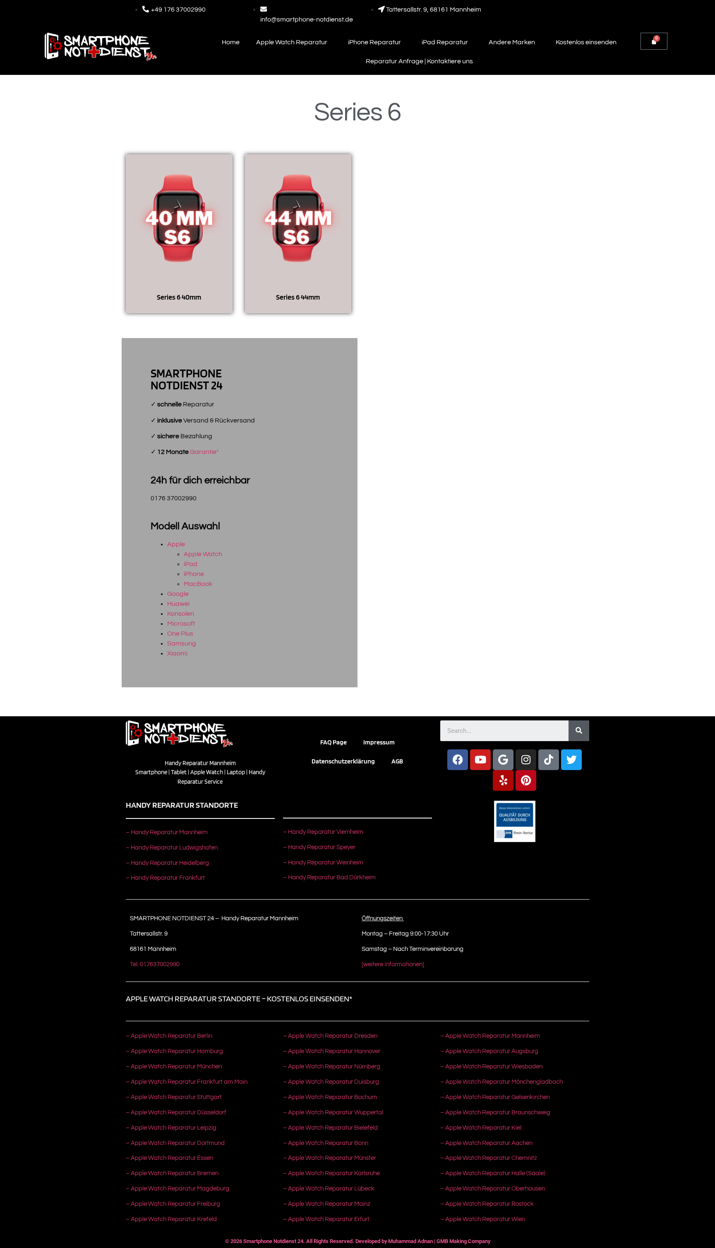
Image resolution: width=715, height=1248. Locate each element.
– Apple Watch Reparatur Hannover (331, 1051)
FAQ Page (333, 742)
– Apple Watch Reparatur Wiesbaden (491, 1066)
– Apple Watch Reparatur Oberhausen (492, 1189)
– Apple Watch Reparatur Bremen (172, 1173)
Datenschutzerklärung (343, 761)
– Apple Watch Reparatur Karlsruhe (331, 1173)
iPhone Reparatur (374, 42)
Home (231, 42)
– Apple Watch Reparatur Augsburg (489, 1051)
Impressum (379, 742)
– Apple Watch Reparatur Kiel (480, 1128)
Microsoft (181, 623)
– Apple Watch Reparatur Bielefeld (330, 1128)
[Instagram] (526, 759)
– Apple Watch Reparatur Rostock (487, 1204)
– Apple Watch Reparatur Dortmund (175, 1143)
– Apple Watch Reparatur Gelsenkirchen (495, 1097)
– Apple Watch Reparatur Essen (169, 1158)
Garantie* (204, 452)
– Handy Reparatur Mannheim (167, 832)
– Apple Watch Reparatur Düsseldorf (176, 1112)
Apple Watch (203, 554)
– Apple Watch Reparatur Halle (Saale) (492, 1173)
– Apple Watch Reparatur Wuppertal (333, 1112)
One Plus (180, 633)
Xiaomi (177, 653)
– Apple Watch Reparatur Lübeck (328, 1189)
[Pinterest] (526, 780)
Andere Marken (512, 42)
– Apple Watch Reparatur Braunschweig (495, 1112)
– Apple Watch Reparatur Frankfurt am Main (186, 1082)
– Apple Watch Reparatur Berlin (169, 1036)
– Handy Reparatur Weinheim (323, 862)
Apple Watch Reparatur (291, 42)
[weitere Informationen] (393, 964)
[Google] (503, 759)
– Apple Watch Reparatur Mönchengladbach (501, 1082)
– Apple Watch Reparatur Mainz (326, 1204)
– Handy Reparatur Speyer (320, 847)
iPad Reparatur (445, 42)
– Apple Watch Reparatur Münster (329, 1158)
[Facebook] (457, 759)
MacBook (198, 584)
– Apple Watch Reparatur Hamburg (174, 1051)
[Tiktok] (548, 759)
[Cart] (654, 41)
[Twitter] (571, 759)
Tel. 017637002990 (155, 964)
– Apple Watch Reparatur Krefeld (171, 1219)
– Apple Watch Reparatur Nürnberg (331, 1066)
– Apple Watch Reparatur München (174, 1066)
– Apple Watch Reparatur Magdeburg (177, 1189)
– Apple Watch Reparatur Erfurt (326, 1219)
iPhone (194, 574)
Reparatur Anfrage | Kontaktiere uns (419, 61)
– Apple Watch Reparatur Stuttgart (174, 1097)
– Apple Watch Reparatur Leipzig (172, 1128)
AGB (397, 761)
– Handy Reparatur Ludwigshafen (172, 848)
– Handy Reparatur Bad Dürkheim (329, 877)
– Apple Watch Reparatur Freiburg (173, 1204)
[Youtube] (480, 759)
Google (178, 593)
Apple (176, 544)
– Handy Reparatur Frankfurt (165, 878)
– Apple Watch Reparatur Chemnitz (488, 1158)
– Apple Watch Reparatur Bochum (330, 1097)
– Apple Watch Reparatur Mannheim (490, 1036)
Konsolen (180, 613)
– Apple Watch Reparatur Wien (482, 1219)
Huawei (178, 603)
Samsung (181, 643)
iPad (190, 564)
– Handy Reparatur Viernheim (323, 832)
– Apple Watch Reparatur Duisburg (331, 1082)
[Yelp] (503, 780)
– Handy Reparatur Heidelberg (167, 863)
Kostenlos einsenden (586, 42)
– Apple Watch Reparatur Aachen (486, 1143)
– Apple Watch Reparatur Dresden (330, 1036)
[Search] (579, 730)
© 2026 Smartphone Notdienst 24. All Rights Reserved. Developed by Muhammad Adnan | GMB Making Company (357, 1241)
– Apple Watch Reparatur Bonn (325, 1143)
